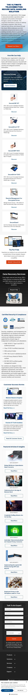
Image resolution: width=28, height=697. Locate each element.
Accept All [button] (7, 690)
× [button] (26, 682)
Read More (14, 471)
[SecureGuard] (14, 216)
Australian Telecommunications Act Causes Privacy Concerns (13, 541)
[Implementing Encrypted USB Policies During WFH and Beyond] (14, 555)
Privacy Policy (17, 647)
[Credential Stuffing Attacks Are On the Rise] (14, 505)
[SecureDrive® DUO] (14, 168)
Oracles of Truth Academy (14, 422)
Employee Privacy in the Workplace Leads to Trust (12, 592)
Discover (14, 112)
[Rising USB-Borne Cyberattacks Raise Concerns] (14, 456)
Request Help (14, 290)
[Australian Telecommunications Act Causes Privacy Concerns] (14, 530)
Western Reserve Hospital (14, 398)
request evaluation (14, 262)
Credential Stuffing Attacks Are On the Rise (13, 516)
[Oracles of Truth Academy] (14, 416)
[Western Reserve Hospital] (14, 391)
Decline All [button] (20, 690)
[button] (11, 655)
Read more (13, 687)
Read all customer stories (14, 438)
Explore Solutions (10, 85)
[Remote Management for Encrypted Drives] (14, 192)
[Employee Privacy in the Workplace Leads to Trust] (14, 582)
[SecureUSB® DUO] (14, 144)
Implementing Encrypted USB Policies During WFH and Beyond (13, 566)
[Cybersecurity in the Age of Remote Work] (14, 481)
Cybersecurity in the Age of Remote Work (12, 491)
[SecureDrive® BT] (14, 120)
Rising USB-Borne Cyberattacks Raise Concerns (13, 466)
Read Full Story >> (9, 408)
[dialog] (14, 688)
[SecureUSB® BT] (14, 97)
